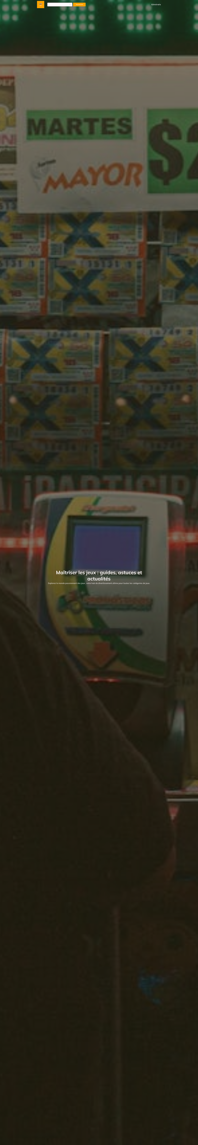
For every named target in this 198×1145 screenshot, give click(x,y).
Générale (156, 4)
